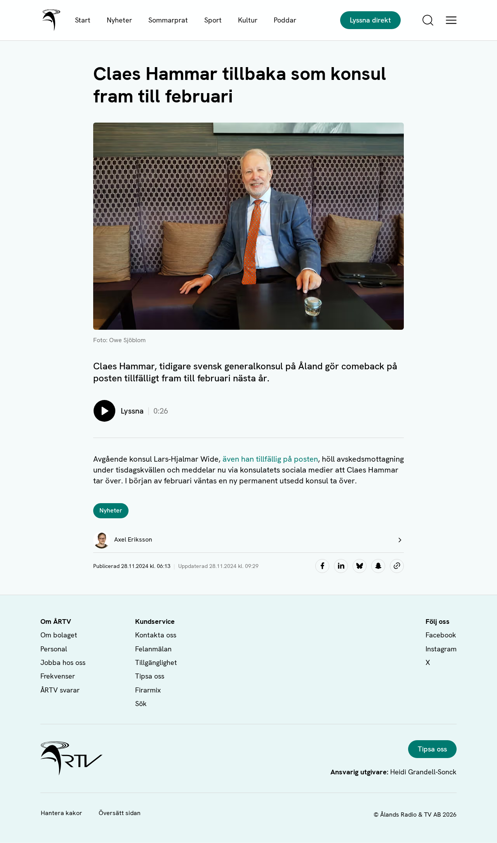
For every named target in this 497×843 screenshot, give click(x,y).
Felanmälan (153, 648)
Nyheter (119, 20)
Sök (141, 703)
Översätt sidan (120, 813)
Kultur (247, 20)
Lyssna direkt (370, 20)
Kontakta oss (155, 634)
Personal (53, 648)
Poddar (285, 20)
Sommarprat (168, 20)
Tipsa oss (149, 676)
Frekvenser (57, 676)
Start (82, 20)
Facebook (441, 634)
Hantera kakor (61, 813)
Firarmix (148, 689)
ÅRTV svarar (60, 689)
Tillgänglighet (156, 662)
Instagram (441, 648)
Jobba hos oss (62, 662)
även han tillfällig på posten (270, 459)
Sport (213, 20)
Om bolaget (58, 634)
